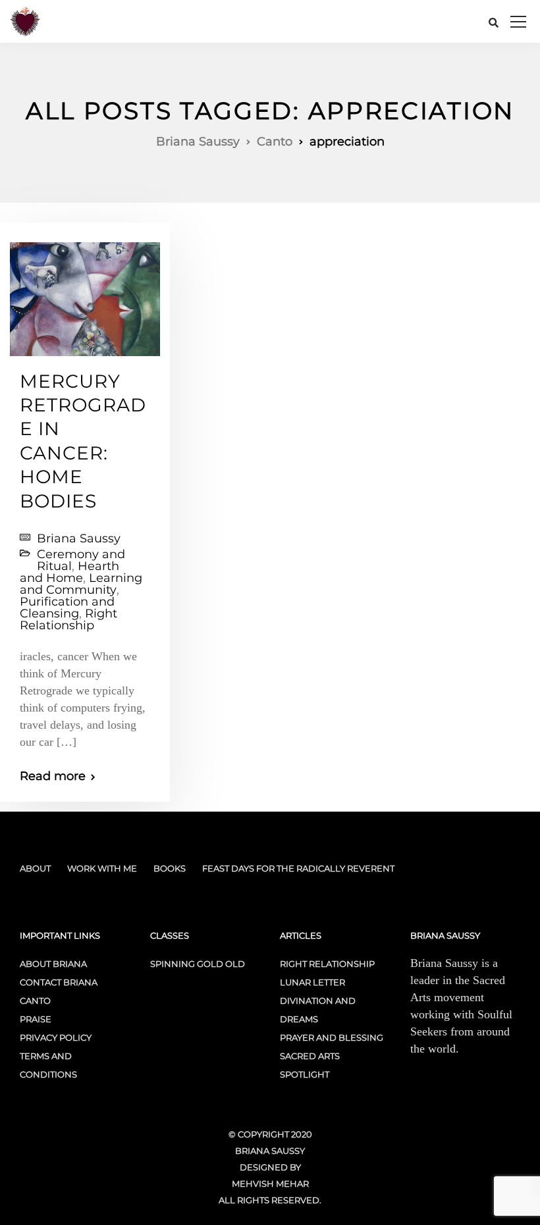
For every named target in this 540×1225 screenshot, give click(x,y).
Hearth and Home (69, 572)
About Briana (53, 963)
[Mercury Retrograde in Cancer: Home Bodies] (85, 293)
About (35, 868)
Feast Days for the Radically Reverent (298, 868)
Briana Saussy (79, 538)
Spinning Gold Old (197, 963)
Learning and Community (81, 584)
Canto (35, 1000)
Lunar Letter (312, 982)
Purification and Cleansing (67, 607)
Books (169, 868)
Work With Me (102, 868)
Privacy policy (56, 1037)
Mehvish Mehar (270, 1183)
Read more (53, 776)
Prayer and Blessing (331, 1037)
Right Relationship (68, 619)
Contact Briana (58, 982)
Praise (35, 1019)
